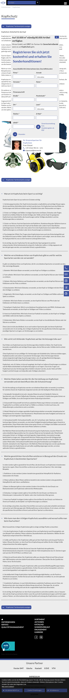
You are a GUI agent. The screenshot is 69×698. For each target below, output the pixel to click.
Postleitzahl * (40, 96)
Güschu (29, 668)
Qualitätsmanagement (12, 627)
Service (4, 624)
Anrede (38, 73)
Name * (38, 82)
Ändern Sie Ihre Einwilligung (9, 654)
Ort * (14, 105)
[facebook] (36, 637)
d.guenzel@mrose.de (33, 150)
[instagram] (41, 637)
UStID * (15, 123)
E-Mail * (39, 114)
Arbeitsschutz (6, 7)
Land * (38, 105)
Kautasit (38, 668)
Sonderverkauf (42, 627)
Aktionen (39, 622)
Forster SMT (19, 668)
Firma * (15, 73)
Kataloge (39, 624)
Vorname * (16, 82)
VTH (53, 668)
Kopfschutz (16, 7)
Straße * (16, 96)
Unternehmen (8, 622)
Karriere (38, 632)
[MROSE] (12, 619)
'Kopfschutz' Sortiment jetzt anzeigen (18, 26)
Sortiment (39, 619)
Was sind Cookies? (8, 686)
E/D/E (46, 668)
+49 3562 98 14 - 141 (34, 148)
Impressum (34, 677)
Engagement (40, 629)
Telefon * (16, 114)
